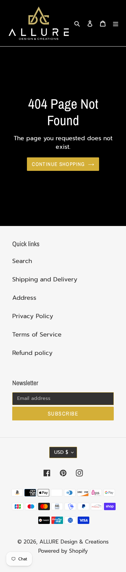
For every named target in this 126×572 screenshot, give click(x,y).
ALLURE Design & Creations (74, 542)
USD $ (61, 452)
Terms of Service (36, 334)
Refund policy (32, 352)
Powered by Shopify (63, 551)
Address (24, 297)
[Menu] (115, 23)
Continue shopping (58, 163)
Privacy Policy (32, 316)
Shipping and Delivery (44, 279)
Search (22, 260)
